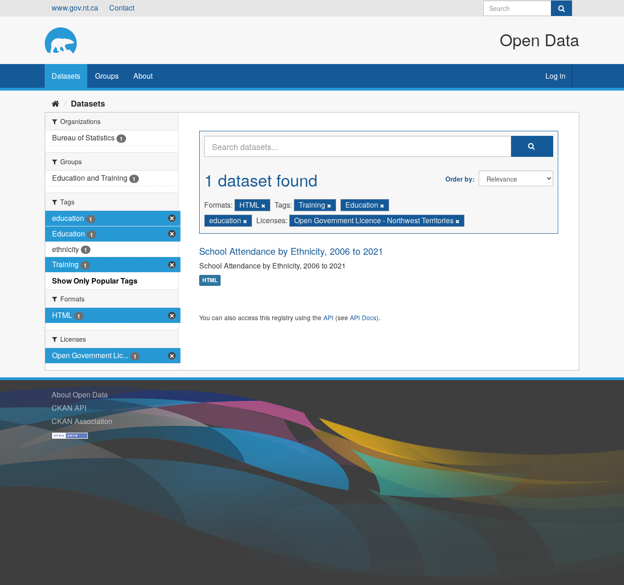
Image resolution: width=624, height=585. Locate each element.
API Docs (363, 317)
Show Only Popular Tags (94, 280)
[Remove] (263, 205)
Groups (107, 75)
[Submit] (561, 8)
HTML (209, 280)
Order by (458, 178)
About (143, 75)
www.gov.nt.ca (75, 7)
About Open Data (80, 394)
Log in (555, 75)
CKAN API (69, 408)
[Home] (55, 103)
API (328, 317)
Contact (121, 7)
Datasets (66, 75)
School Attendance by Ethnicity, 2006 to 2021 (291, 251)
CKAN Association (82, 421)
